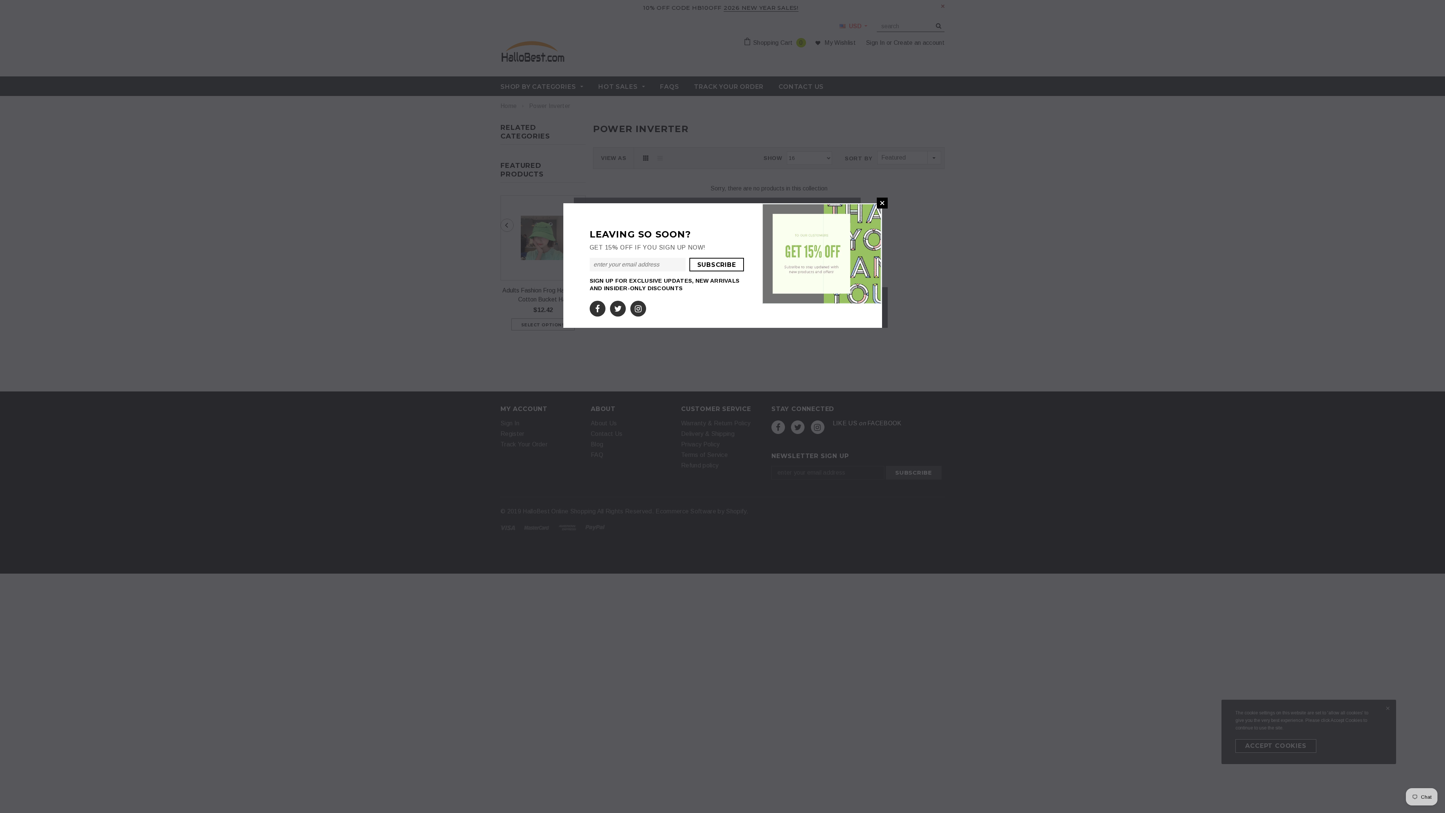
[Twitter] (618, 307)
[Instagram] (638, 307)
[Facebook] (597, 307)
